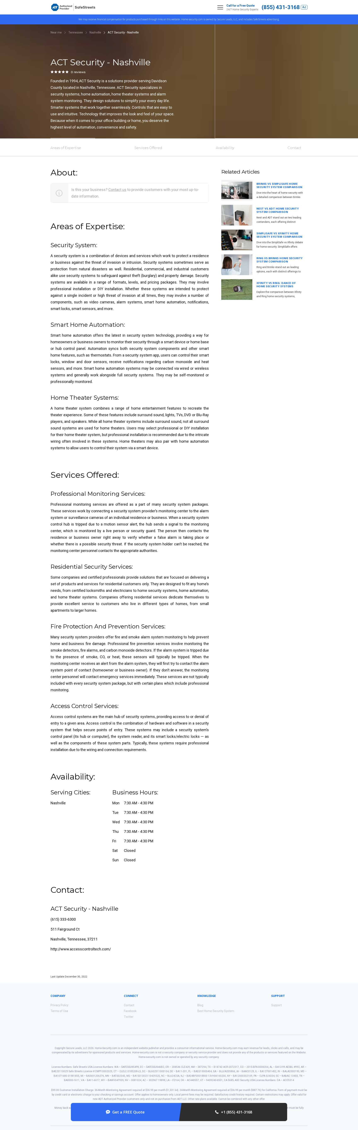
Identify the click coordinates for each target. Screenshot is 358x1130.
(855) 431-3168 (280, 7)
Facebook (130, 1011)
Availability (225, 148)
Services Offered (148, 148)
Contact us (117, 189)
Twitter (128, 1016)
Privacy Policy (59, 1005)
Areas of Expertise (66, 148)
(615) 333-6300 (63, 919)
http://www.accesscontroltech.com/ (81, 949)
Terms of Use (59, 1011)
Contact (294, 148)
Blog (200, 1005)
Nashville (95, 32)
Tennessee (75, 32)
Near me (56, 32)
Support (276, 1005)
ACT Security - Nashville (123, 32)
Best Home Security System (215, 1011)
